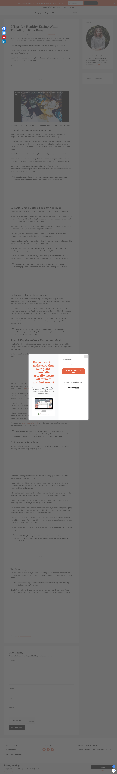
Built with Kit (73, 387)
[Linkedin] (4, 41)
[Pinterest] (4, 37)
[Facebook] (4, 29)
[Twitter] (4, 33)
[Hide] (2, 45)
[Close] (86, 356)
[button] (43, 406)
